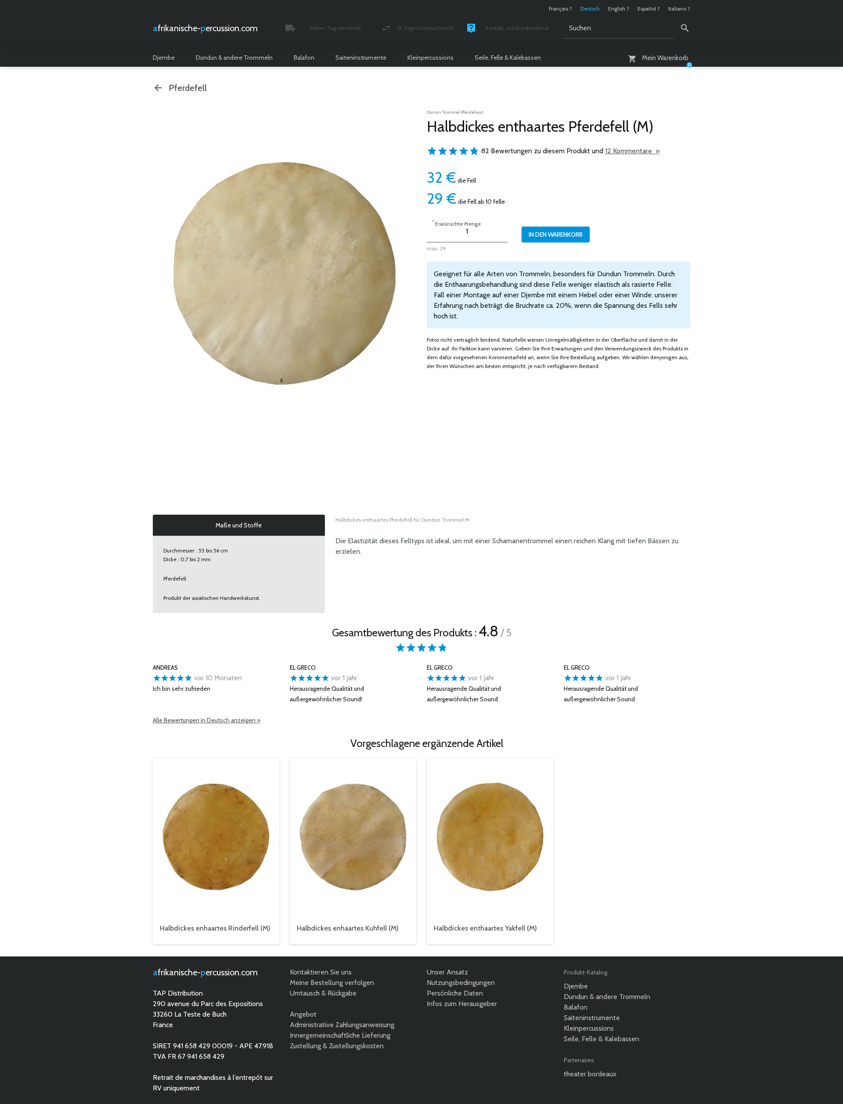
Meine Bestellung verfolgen (332, 982)
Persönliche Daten (455, 993)
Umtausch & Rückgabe (323, 993)
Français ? (560, 8)
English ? (618, 8)
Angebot (303, 1014)
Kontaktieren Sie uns (321, 972)
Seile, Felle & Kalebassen (508, 57)
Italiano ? (679, 8)
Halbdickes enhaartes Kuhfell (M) (348, 928)
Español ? (649, 8)
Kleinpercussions (430, 57)
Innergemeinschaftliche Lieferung (340, 1035)
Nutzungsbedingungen (461, 982)
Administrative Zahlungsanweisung (342, 1025)
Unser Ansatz (447, 972)
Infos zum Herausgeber (462, 1003)
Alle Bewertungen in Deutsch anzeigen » (206, 720)
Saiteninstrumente (360, 57)
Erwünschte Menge (456, 223)
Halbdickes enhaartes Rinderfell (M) (215, 928)
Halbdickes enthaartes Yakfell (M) (485, 928)
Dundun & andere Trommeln (234, 57)
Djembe (164, 57)
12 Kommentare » (632, 151)
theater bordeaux (590, 1074)
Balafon (304, 57)
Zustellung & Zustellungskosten (337, 1046)
